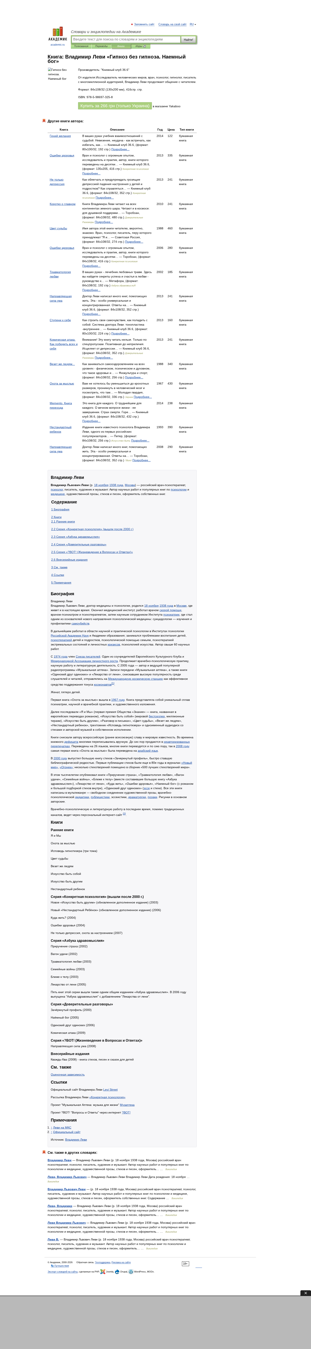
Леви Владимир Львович (67, 1222)
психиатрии (171, 614)
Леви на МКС (62, 1127)
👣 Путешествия (60, 1265)
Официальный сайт (66, 1132)
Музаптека (127, 1105)
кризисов (114, 644)
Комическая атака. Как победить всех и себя (64, 344)
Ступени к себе (60, 320)
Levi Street (110, 1089)
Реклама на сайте (121, 1262)
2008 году (182, 746)
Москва (130, 485)
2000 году (60, 758)
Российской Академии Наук (70, 635)
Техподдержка (102, 1262)
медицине (58, 494)
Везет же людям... (62, 364)
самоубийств (80, 623)
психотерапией (61, 640)
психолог (57, 489)
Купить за (115, 105)
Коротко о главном (63, 204)
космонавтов (102, 684)
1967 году (118, 699)
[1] (112, 683)
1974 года (60, 656)
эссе (147, 788)
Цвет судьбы (58, 228)
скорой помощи (170, 610)
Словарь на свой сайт (172, 24)
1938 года (116, 485)
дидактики (82, 797)
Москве (181, 605)
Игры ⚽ (141, 46)
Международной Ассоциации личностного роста (84, 661)
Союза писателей (88, 656)
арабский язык (148, 750)
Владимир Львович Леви (67, 1189)
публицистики (100, 797)
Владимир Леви (76, 1139)
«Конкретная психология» (107, 1097)
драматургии (137, 797)
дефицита (71, 741)
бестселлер (157, 716)
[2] (124, 813)
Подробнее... (120, 149)
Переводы (101, 46)
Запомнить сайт (144, 24)
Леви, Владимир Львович (67, 1177)
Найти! (188, 39)
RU (192, 24)
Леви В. (53, 1239)
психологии (179, 489)
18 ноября (101, 485)
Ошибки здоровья (62, 155)
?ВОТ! (126, 1112)
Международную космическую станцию (135, 678)
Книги (121, 46)
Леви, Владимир (60, 1206)
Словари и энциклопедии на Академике (106, 32)
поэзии (152, 797)
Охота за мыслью (62, 383)
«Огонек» (66, 767)
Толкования (81, 46)
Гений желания (60, 136)
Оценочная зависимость (68, 1074)
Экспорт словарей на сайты (63, 1271)
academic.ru (58, 44)
